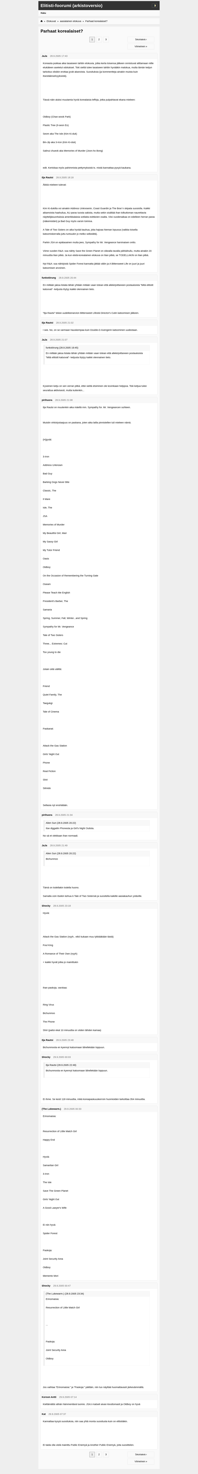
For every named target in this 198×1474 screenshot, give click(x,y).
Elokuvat (51, 21)
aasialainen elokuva (70, 21)
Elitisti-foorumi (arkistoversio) (72, 5)
